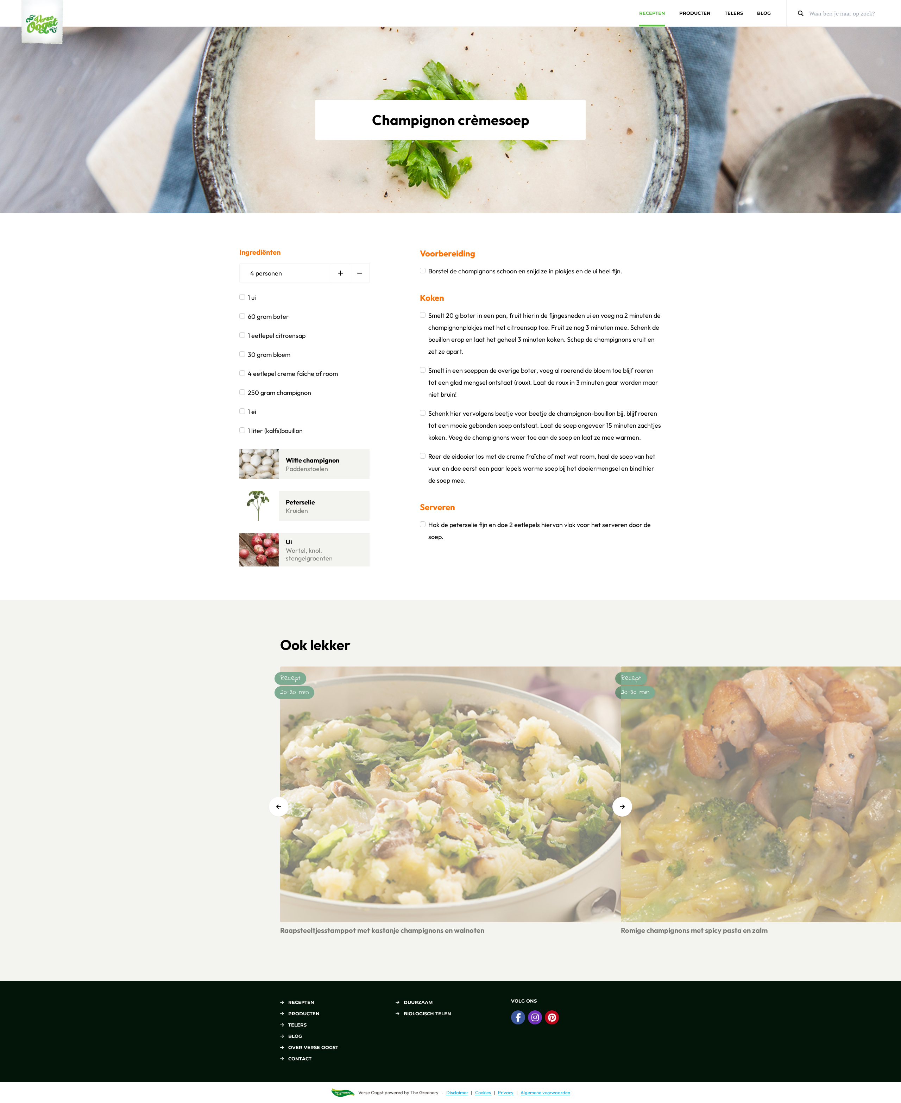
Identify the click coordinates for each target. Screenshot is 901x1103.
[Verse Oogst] (42, 22)
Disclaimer (457, 1092)
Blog (764, 13)
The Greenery (424, 1092)
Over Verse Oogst (313, 1047)
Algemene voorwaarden (545, 1092)
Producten (695, 13)
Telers (734, 13)
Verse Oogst (371, 1092)
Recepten (652, 13)
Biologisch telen (427, 1013)
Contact (299, 1058)
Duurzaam (418, 1002)
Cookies (483, 1092)
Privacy (505, 1092)
